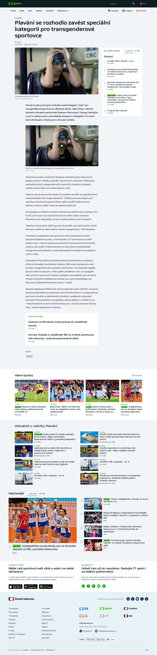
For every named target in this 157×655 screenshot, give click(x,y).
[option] (91, 639)
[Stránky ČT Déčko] (83, 616)
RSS (147, 650)
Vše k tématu (137, 375)
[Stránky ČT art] (104, 616)
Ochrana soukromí (37, 650)
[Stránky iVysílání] (130, 609)
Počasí (11, 627)
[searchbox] (120, 3)
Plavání (18, 18)
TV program (13, 608)
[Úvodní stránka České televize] (21, 599)
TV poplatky (13, 616)
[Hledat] (133, 3)
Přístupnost (50, 650)
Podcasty (12, 623)
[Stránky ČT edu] (128, 616)
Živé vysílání (13, 612)
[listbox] (101, 639)
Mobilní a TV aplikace (17, 634)
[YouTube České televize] (137, 599)
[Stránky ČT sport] (106, 609)
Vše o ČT (12, 638)
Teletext (12, 619)
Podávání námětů (49, 630)
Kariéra (44, 627)
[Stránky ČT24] (83, 609)
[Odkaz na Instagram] (83, 586)
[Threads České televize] (146, 599)
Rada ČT (45, 623)
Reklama (45, 612)
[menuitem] (13, 10)
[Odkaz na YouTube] (99, 586)
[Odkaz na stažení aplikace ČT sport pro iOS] (15, 586)
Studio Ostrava (47, 619)
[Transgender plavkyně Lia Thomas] (56, 71)
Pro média (46, 608)
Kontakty (45, 638)
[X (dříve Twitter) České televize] (142, 599)
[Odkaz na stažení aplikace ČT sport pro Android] (31, 586)
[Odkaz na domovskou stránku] (18, 3)
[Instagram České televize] (128, 599)
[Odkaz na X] (94, 586)
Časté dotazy (47, 634)
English (25, 650)
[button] (62, 145)
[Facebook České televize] (133, 599)
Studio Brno (46, 616)
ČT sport (18, 42)
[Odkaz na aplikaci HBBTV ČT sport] (46, 586)
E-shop (11, 630)
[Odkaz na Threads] (104, 586)
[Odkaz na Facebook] (88, 586)
